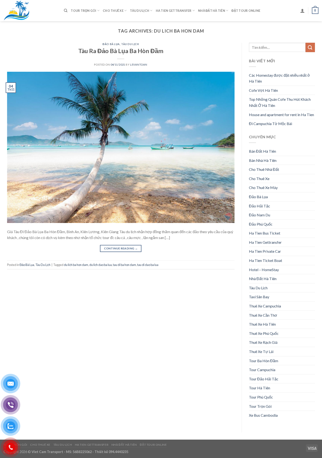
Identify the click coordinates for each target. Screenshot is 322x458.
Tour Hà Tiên (259, 388)
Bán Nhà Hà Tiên (263, 160)
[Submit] (310, 47)
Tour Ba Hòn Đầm (263, 360)
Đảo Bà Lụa (111, 44)
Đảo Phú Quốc (260, 224)
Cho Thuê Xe (113, 11)
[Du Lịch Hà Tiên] (30, 10)
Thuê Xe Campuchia (265, 306)
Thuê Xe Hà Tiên (262, 324)
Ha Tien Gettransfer (174, 11)
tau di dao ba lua (147, 265)
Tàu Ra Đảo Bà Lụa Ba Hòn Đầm (120, 50)
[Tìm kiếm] (65, 10)
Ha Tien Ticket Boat (265, 260)
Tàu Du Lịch (139, 11)
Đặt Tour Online (245, 11)
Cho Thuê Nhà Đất (264, 169)
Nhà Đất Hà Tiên (211, 11)
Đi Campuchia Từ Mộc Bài (270, 123)
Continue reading (121, 248)
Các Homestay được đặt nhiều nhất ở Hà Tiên (279, 78)
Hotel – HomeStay (264, 269)
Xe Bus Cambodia (263, 415)
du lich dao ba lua (100, 265)
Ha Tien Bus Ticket (264, 233)
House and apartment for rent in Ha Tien (281, 114)
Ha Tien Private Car (265, 251)
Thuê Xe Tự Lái (261, 351)
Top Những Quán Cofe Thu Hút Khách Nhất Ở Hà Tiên (280, 102)
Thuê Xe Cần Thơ (263, 315)
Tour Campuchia (262, 369)
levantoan (138, 64)
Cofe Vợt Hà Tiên (263, 90)
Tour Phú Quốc (261, 397)
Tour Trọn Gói (83, 11)
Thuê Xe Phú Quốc (264, 333)
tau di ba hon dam (124, 265)
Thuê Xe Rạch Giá (263, 342)
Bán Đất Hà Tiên (262, 151)
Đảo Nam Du (259, 215)
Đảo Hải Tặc (259, 206)
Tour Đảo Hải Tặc (263, 379)
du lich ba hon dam (76, 265)
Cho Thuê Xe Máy (263, 187)
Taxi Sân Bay (259, 296)
